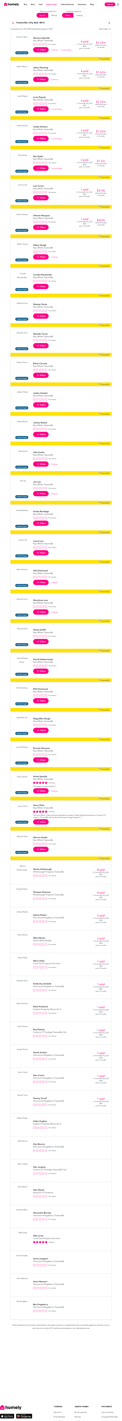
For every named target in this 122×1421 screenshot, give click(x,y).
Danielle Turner (40, 333)
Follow (43, 49)
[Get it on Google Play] (24, 1416)
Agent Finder (51, 4)
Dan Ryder (38, 156)
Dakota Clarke (40, 304)
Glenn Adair (39, 960)
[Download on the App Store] (8, 1416)
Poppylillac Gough (41, 718)
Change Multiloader (109, 1417)
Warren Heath (40, 837)
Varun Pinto (38, 805)
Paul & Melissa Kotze (43, 659)
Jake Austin (38, 452)
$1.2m (101, 161)
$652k (101, 220)
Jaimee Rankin (40, 422)
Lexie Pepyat (39, 97)
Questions (82, 4)
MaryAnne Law (40, 600)
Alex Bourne (39, 1144)
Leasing (79, 15)
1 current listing (65, 50)
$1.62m (101, 72)
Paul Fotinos (39, 1029)
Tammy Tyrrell (40, 1098)
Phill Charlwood (40, 689)
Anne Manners (40, 1281)
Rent (33, 4)
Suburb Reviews (67, 4)
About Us (57, 1412)
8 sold (101, 870)
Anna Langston (40, 1258)
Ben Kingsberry (40, 1304)
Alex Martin (38, 1189)
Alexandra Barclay (42, 1212)
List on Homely (107, 1412)
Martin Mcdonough (42, 869)
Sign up (110, 4)
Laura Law (38, 541)
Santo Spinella (40, 776)
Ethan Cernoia (40, 363)
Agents (42, 15)
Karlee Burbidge (41, 511)
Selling (68, 15)
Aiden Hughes (40, 1121)
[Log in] (118, 4)
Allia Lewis (38, 1235)
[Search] (13, 23)
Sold (40, 4)
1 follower (54, 50)
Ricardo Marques (41, 748)
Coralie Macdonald (42, 274)
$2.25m (101, 42)
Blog (92, 4)
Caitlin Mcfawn (40, 126)
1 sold (84, 189)
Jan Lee (37, 481)
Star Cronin (38, 1075)
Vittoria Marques (41, 215)
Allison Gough (39, 245)
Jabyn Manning (40, 67)
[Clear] (109, 23)
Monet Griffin (39, 629)
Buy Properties (81, 1412)
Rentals (78, 1417)
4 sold (84, 41)
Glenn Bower (39, 937)
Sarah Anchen (40, 1052)
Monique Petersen (42, 892)
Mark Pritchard (40, 1006)
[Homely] (16, 1407)
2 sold (84, 130)
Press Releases (59, 1417)
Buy (25, 4)
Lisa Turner (38, 185)
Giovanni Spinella (41, 38)
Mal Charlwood (40, 570)
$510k (101, 190)
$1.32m (101, 131)
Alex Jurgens (39, 1167)
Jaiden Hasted (40, 393)
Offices (54, 15)
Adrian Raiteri (40, 915)
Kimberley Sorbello (42, 983)
